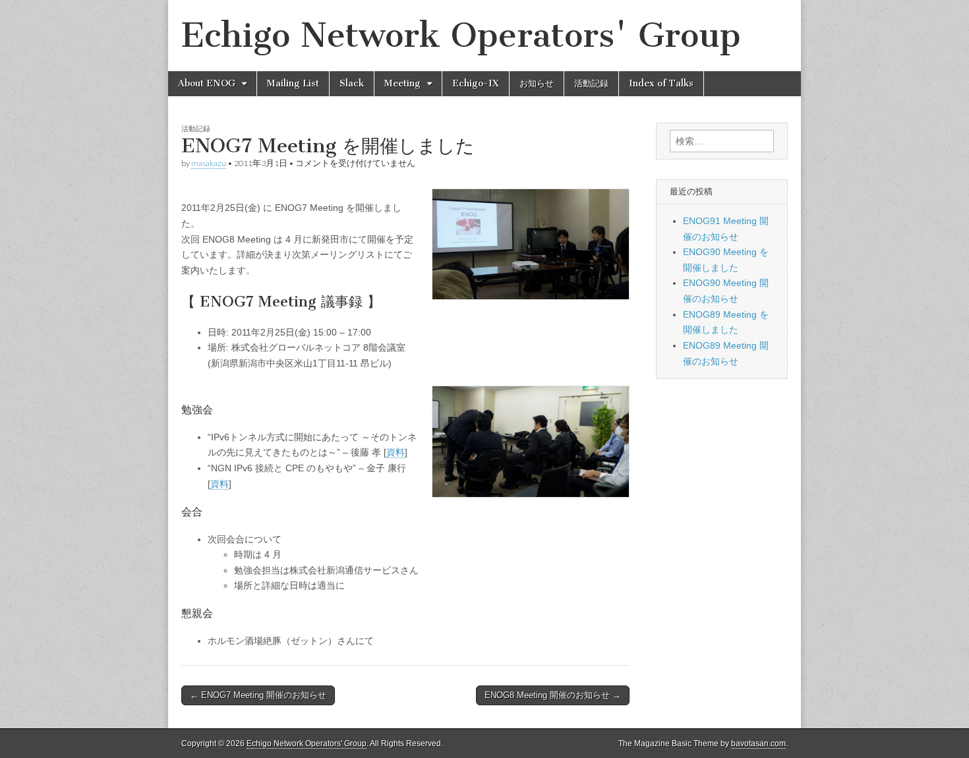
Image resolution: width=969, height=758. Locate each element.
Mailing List (293, 83)
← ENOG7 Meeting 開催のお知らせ (258, 695)
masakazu (208, 163)
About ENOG (206, 83)
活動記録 (591, 83)
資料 (395, 452)
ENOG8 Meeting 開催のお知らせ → (552, 695)
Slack (351, 83)
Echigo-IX (475, 83)
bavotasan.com (758, 743)
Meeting (402, 83)
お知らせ (536, 83)
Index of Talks (661, 83)
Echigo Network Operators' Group (461, 35)
